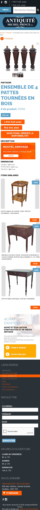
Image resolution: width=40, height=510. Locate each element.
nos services (8, 389)
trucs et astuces (10, 387)
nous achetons (9, 376)
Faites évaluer (16, 354)
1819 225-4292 (22, 483)
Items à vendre (16, 347)
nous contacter (9, 378)
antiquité (6, 370)
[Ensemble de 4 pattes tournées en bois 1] (20, 56)
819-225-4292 (11, 127)
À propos (6, 384)
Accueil (2, 33)
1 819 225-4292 (19, 5)
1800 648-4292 (8, 483)
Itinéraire (12, 493)
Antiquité (9, 33)
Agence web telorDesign (28, 509)
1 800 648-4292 (19, 2)
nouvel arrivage (9, 373)
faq (4, 381)
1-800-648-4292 (12, 122)
